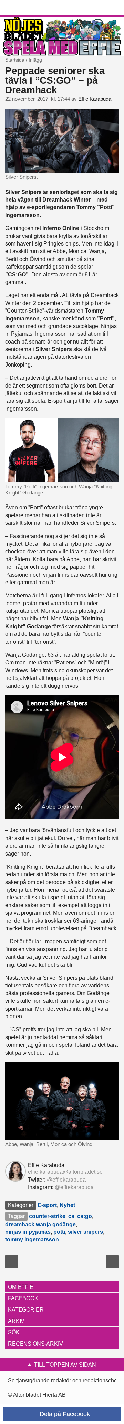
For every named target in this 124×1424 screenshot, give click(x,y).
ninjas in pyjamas (28, 1232)
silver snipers (85, 1232)
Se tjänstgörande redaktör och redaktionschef (63, 1380)
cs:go (84, 1216)
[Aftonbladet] (31, 8)
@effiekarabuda (66, 1180)
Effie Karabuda (94, 99)
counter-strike (47, 1216)
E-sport (47, 1205)
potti (59, 1232)
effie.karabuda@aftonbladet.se (65, 1172)
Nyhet (67, 1205)
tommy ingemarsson (32, 1239)
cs (71, 1216)
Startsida (14, 60)
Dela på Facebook (64, 1414)
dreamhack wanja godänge (40, 1224)
